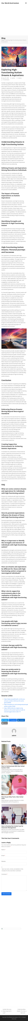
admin (13, 78)
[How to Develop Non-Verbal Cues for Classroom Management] (14, 814)
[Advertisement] (14, 21)
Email (3, 855)
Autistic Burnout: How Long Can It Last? (6, 1011)
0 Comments (6, 79)
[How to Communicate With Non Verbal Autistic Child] (14, 754)
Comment (4, 874)
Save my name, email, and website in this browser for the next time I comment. (12, 870)
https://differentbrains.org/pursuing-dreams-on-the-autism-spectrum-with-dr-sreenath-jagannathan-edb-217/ (14, 709)
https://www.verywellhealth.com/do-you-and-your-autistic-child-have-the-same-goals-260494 (14, 700)
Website (3, 861)
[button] (26, 3)
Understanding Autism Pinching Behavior (19, 1011)
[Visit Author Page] (14, 731)
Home (2, 40)
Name (3, 849)
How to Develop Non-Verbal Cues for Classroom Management (12, 826)
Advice (19, 78)
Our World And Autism (10, 3)
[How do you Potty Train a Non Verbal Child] (14, 785)
